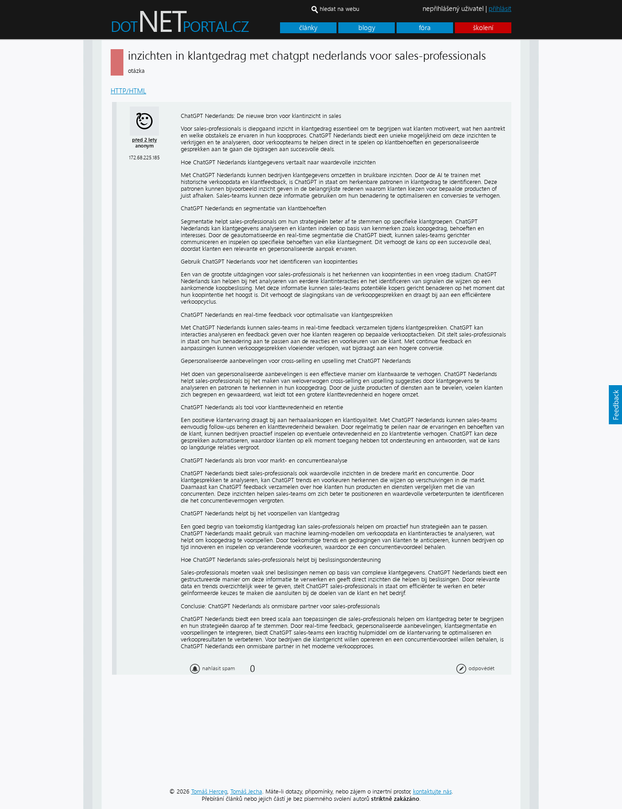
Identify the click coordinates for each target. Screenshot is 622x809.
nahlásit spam (218, 668)
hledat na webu (339, 8)
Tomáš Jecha (246, 791)
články (308, 28)
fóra (425, 28)
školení (483, 28)
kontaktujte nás (432, 791)
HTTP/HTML (128, 91)
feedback (615, 405)
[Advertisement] (575, 176)
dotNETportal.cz (197, 25)
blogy (366, 28)
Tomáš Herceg (209, 791)
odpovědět (482, 668)
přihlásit (500, 9)
